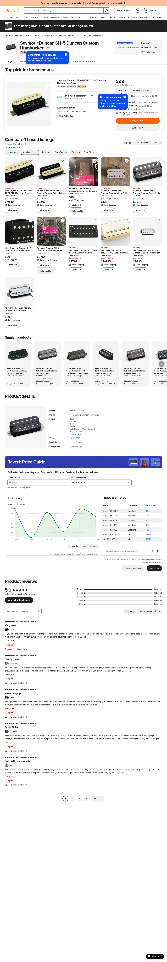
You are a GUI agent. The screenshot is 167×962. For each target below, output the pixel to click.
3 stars (80, 596)
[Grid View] (126, 143)
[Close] (124, 96)
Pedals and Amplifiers (39, 17)
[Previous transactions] (152, 551)
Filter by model (13, 478)
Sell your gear (123, 10)
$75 (147, 520)
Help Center (156, 17)
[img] (81, 96)
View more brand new (140, 90)
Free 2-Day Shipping (124, 85)
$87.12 (148, 534)
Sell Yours (154, 568)
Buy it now (137, 120)
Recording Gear (77, 17)
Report (10, 645)
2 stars (80, 600)
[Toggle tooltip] (52, 70)
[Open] (65, 482)
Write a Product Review (19, 600)
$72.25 (149, 515)
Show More (74, 434)
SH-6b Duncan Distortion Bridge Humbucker (135, 372)
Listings (8, 61)
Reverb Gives (144, 17)
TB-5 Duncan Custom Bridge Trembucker (104, 372)
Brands (104, 17)
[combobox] (35, 482)
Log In (160, 10)
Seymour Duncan (76, 410)
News (111, 17)
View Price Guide (133, 568)
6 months (74, 546)
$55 (147, 525)
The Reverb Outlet (13, 17)
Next (96, 798)
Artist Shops (132, 17)
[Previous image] (40, 172)
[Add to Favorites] (47, 48)
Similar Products (25, 61)
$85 (147, 511)
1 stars (80, 604)
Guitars (25, 17)
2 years (93, 546)
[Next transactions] (158, 551)
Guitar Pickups (75, 447)
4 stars (80, 593)
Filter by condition (78, 478)
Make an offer (78, 211)
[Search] (106, 10)
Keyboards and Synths (59, 17)
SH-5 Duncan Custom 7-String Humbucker (17, 372)
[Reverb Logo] (13, 10)
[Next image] (63, 172)
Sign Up (153, 10)
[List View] (130, 143)
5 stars (80, 589)
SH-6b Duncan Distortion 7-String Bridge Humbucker (47, 373)
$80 (147, 530)
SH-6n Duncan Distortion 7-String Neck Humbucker (77, 372)
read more (129, 671)
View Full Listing (66, 116)
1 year (84, 546)
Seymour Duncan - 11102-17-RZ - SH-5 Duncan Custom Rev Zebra (81, 81)
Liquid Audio (69, 96)
